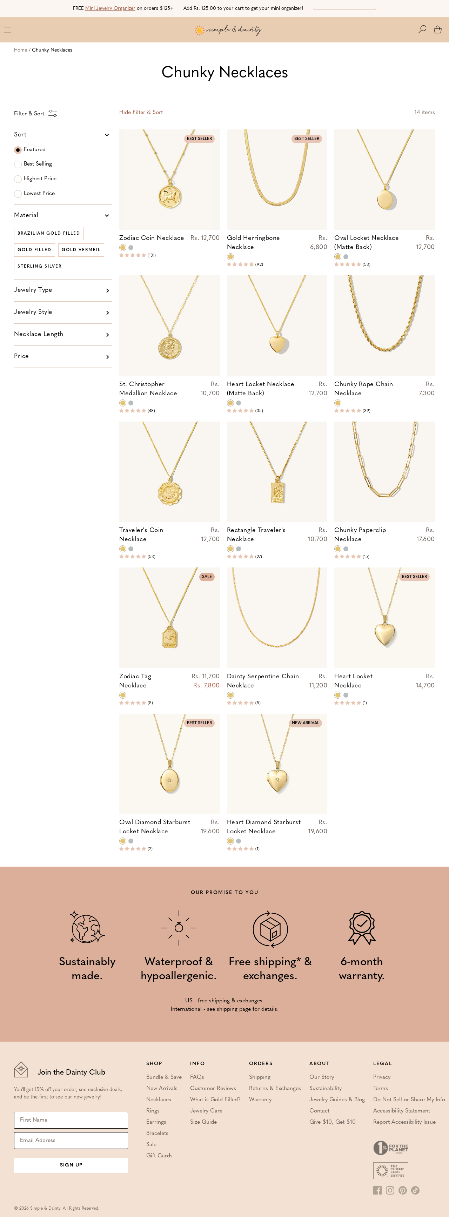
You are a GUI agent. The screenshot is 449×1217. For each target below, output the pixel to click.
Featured (35, 150)
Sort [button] (20, 135)
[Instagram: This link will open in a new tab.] (390, 1190)
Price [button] (21, 357)
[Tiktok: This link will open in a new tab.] (415, 1190)
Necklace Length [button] (38, 334)
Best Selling (38, 164)
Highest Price (40, 179)
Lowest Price (39, 193)
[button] (426, 29)
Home (20, 50)
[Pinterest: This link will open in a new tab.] (402, 1190)
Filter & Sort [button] (141, 112)
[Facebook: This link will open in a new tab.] (377, 1190)
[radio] (123, 247)
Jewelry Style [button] (33, 312)
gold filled (35, 250)
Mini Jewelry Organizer (110, 8)
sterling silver (40, 266)
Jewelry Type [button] (33, 290)
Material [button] (26, 216)
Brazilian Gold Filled (49, 233)
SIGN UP (71, 1165)
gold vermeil (81, 250)
